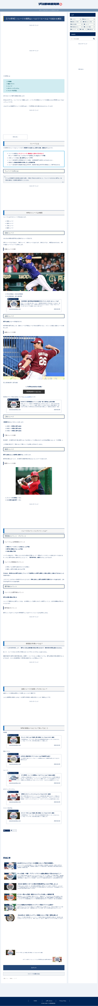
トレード (14, 830)
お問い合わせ (49, 1000)
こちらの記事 (27, 396)
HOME (35, 1000)
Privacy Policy (62, 1000)
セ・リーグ (7, 830)
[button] (93, 39)
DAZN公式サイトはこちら (34, 391)
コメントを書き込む (34, 974)
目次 (14, 136)
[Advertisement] (33, 37)
